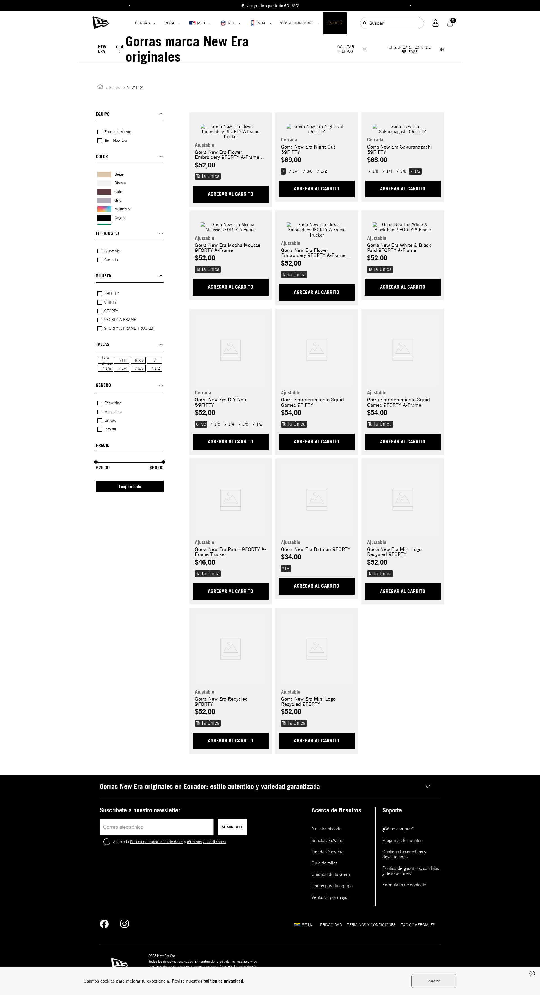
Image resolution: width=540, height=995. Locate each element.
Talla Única (106, 360)
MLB (201, 23)
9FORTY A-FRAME (120, 319)
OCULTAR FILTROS (346, 48)
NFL (231, 23)
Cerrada (111, 259)
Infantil (110, 429)
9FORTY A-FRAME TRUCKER (129, 328)
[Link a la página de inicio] (100, 87)
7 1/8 (106, 368)
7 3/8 (139, 368)
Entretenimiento (117, 131)
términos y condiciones (206, 841)
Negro (119, 217)
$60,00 (156, 467)
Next (410, 5)
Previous (129, 5)
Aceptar (434, 981)
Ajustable (112, 251)
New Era (120, 140)
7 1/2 (155, 368)
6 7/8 (139, 360)
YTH (123, 360)
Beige (119, 174)
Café (118, 191)
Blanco (120, 183)
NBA (262, 23)
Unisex (110, 420)
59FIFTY (335, 23)
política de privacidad (223, 981)
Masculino (113, 411)
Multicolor (122, 209)
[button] (435, 23)
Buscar (376, 23)
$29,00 (103, 467)
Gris (117, 200)
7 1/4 (122, 368)
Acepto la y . (170, 841)
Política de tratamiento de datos (156, 841)
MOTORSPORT (300, 23)
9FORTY (111, 311)
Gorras (114, 87)
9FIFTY (110, 302)
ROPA (169, 23)
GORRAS (142, 23)
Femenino (112, 403)
